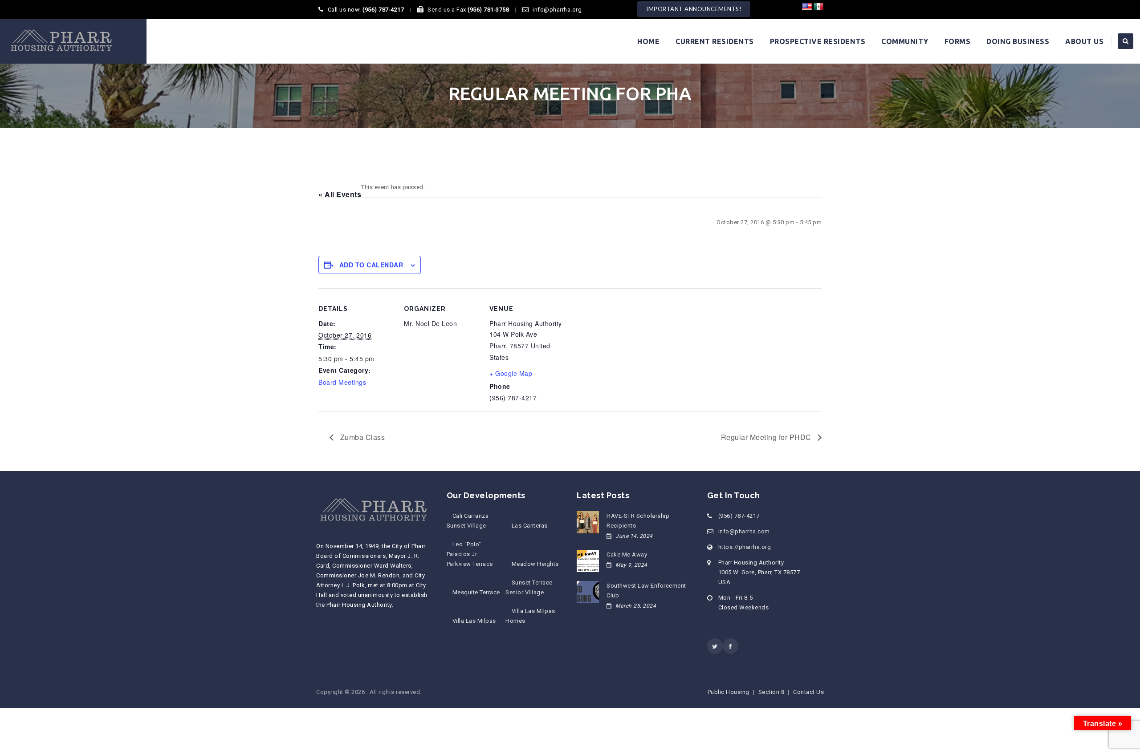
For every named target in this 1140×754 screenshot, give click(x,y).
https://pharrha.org (744, 547)
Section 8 (771, 692)
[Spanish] (818, 7)
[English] (807, 7)
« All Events (339, 194)
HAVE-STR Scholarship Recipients (638, 520)
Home (648, 41)
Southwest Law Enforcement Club (646, 590)
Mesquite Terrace (476, 592)
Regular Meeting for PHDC (767, 437)
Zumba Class (361, 437)
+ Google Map (510, 373)
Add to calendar (371, 264)
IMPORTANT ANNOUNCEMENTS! (693, 8)
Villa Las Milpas (474, 620)
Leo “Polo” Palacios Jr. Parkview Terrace (470, 554)
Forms (958, 41)
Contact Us (808, 692)
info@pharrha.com (744, 531)
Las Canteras (529, 525)
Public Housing (728, 692)
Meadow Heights (535, 563)
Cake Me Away (627, 554)
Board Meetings (342, 382)
